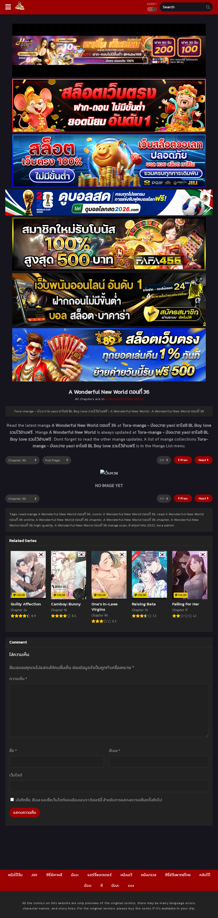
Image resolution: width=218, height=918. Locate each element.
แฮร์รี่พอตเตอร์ (99, 875)
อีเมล (114, 750)
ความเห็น (18, 678)
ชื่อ (13, 750)
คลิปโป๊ (204, 875)
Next (203, 459)
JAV (34, 875)
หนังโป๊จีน (15, 875)
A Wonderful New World (124, 398)
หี (101, 885)
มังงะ (75, 875)
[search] (208, 7)
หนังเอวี (126, 875)
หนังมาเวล (148, 875)
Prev (184, 459)
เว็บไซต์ (15, 775)
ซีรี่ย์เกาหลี (54, 875)
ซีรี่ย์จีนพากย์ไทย (178, 875)
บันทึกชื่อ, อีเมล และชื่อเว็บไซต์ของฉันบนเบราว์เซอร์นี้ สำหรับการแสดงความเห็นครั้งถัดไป (89, 800)
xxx (131, 885)
